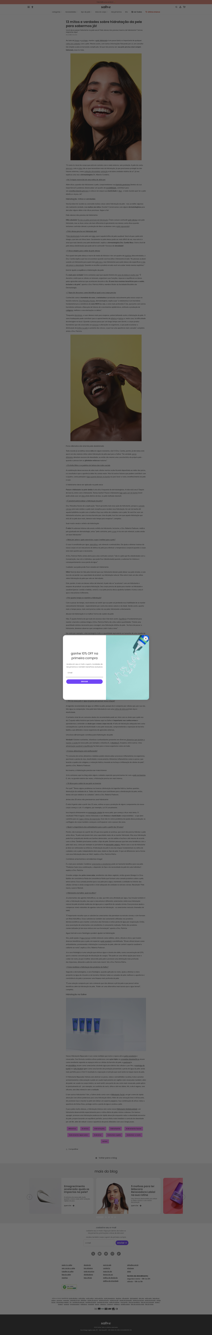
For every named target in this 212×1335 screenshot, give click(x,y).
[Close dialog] (146, 638)
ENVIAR (84, 681)
